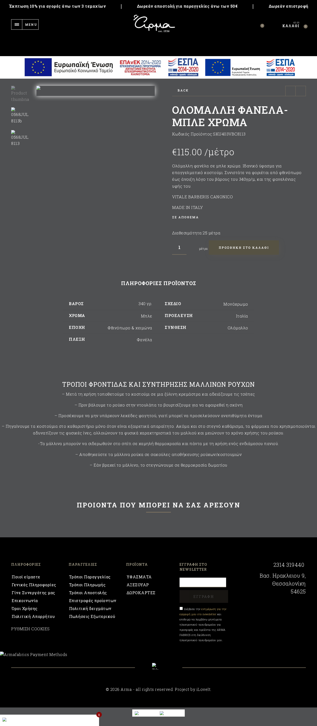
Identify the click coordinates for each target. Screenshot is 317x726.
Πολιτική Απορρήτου (33, 616)
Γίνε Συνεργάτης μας (33, 592)
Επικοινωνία (25, 600)
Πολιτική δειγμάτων (90, 608)
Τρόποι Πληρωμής (87, 584)
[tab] (159, 283)
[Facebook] (145, 670)
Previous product (290, 91)
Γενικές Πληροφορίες (34, 584)
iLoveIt (203, 689)
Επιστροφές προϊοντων (92, 600)
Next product (301, 91)
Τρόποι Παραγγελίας (90, 576)
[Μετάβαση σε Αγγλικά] (145, 713)
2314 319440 (288, 564)
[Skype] (158, 666)
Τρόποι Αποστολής (88, 592)
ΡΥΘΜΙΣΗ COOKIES (30, 628)
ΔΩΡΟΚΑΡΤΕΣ (141, 592)
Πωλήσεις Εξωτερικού (92, 616)
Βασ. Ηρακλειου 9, (283, 575)
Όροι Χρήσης (25, 608)
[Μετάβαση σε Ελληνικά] (171, 713)
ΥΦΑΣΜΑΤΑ (139, 576)
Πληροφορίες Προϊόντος (158, 283)
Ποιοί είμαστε (26, 576)
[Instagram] (171, 670)
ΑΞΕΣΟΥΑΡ (138, 584)
